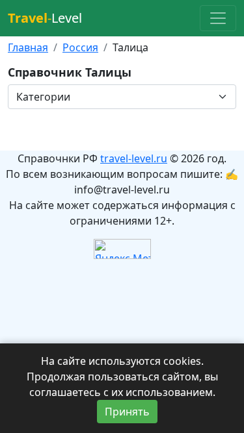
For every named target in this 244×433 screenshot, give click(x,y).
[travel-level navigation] (218, 18)
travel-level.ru (133, 158)
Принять (127, 411)
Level (45, 18)
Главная (28, 47)
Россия (80, 47)
